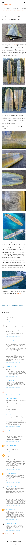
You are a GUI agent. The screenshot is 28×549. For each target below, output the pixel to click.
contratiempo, (13, 44)
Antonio (8, 445)
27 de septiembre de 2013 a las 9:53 (13, 482)
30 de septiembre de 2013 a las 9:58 (13, 530)
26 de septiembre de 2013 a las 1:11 (13, 426)
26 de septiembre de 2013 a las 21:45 (13, 469)
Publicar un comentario (8, 533)
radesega (8, 324)
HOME (3, 11)
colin (7, 454)
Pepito (20, 45)
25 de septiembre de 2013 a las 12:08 (13, 376)
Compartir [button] (4, 303)
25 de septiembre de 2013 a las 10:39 (13, 336)
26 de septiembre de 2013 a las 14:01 (13, 451)
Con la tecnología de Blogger (15, 541)
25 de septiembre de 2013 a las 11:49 (13, 362)
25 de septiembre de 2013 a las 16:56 (13, 411)
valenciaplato (6, 5)
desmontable (7, 305)
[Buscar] (25, 2)
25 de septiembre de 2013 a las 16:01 (13, 394)
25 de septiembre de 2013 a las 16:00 (13, 387)
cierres (11, 49)
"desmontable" (19, 293)
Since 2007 (9, 11)
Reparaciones (17, 11)
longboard (13, 305)
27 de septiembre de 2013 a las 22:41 (13, 519)
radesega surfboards (19, 305)
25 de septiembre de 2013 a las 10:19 (13, 321)
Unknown (8, 473)
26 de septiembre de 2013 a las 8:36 (13, 441)
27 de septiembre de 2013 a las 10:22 (13, 505)
